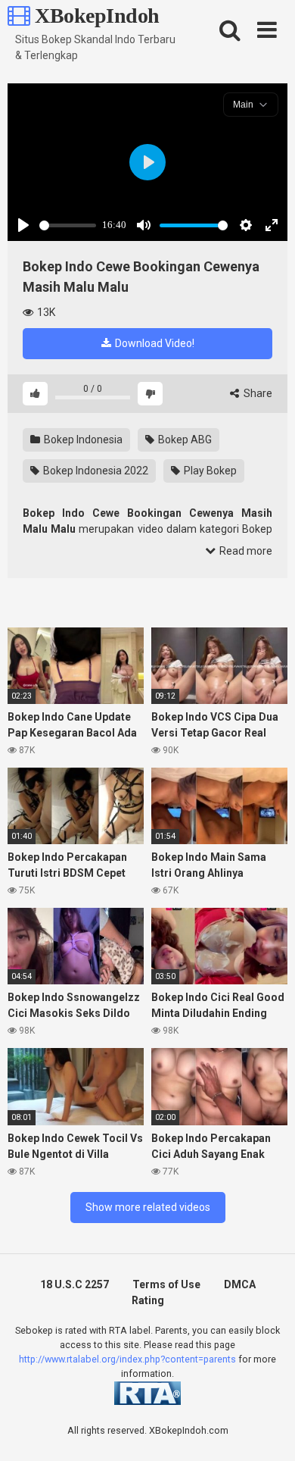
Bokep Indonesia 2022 (94, 471)
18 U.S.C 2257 (74, 1284)
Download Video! (153, 343)
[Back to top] (267, 1430)
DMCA (240, 1284)
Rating (148, 1300)
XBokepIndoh (95, 15)
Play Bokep (209, 471)
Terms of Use (166, 1284)
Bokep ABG (184, 439)
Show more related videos (147, 1207)
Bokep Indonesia (82, 439)
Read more (244, 551)
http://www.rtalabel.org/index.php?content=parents (127, 1359)
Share (256, 393)
